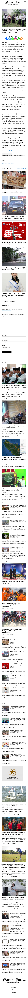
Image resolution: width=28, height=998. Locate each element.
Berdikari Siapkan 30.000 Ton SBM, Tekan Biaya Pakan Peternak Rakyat (18, 743)
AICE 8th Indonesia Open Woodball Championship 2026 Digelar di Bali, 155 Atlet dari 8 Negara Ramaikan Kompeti (13, 865)
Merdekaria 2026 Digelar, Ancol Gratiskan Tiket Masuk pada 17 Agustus (17, 665)
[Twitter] (9, 38)
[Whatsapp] (12, 38)
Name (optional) (5, 335)
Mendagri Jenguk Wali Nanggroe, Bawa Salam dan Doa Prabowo (13, 426)
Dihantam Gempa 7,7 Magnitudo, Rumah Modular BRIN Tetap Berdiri (18, 521)
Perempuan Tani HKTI (6, 153)
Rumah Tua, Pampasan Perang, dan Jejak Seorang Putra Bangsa (18, 676)
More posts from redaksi (8, 163)
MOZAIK (10, 151)
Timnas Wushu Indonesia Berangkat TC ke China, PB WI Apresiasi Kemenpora (13, 833)
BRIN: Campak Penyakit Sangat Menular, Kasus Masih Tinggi (17, 952)
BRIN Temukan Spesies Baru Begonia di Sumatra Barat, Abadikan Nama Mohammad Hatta (18, 535)
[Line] (18, 38)
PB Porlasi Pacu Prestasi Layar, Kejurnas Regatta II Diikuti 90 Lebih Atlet (14, 805)
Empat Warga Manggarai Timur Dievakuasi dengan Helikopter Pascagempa (11, 604)
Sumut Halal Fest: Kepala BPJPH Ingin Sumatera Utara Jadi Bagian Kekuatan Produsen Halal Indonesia (18, 719)
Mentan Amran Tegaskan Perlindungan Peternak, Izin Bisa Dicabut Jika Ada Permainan (17, 755)
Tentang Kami (14, 987)
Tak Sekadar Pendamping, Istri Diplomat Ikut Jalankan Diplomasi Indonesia (17, 641)
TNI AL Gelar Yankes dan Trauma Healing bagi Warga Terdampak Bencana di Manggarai (14, 630)
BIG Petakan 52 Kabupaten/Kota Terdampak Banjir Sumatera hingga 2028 (14, 458)
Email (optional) (5, 340)
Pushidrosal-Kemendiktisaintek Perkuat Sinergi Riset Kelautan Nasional (17, 549)
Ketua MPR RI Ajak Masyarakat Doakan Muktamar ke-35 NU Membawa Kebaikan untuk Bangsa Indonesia (14, 387)
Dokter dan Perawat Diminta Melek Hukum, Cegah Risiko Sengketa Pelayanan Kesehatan (18, 915)
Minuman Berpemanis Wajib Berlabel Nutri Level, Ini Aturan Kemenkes (18, 964)
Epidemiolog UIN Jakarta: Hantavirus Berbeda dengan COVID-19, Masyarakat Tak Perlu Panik (18, 927)
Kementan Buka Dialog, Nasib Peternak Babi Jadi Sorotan (16, 731)
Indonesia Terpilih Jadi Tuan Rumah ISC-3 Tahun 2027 (14, 582)
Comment (3, 318)
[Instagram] (15, 38)
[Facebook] (6, 38)
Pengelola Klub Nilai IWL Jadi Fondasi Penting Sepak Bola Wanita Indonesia (13, 898)
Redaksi (14, 989)
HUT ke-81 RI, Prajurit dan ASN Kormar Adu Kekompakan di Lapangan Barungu (17, 653)
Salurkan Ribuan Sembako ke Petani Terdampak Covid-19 (13, 155)
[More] (21, 38)
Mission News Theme (9, 996)
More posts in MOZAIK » (21, 168)
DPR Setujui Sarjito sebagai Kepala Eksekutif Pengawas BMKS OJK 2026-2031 (17, 707)
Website (3, 345)
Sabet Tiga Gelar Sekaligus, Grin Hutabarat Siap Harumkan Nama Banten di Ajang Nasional (17, 689)
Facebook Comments (17, 309)
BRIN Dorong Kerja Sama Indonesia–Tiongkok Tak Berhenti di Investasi (18, 506)
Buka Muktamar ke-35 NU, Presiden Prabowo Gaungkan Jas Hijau (12, 489)
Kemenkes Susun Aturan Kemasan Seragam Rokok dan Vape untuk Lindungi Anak (17, 940)
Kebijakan (14, 992)
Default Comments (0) (6, 309)
